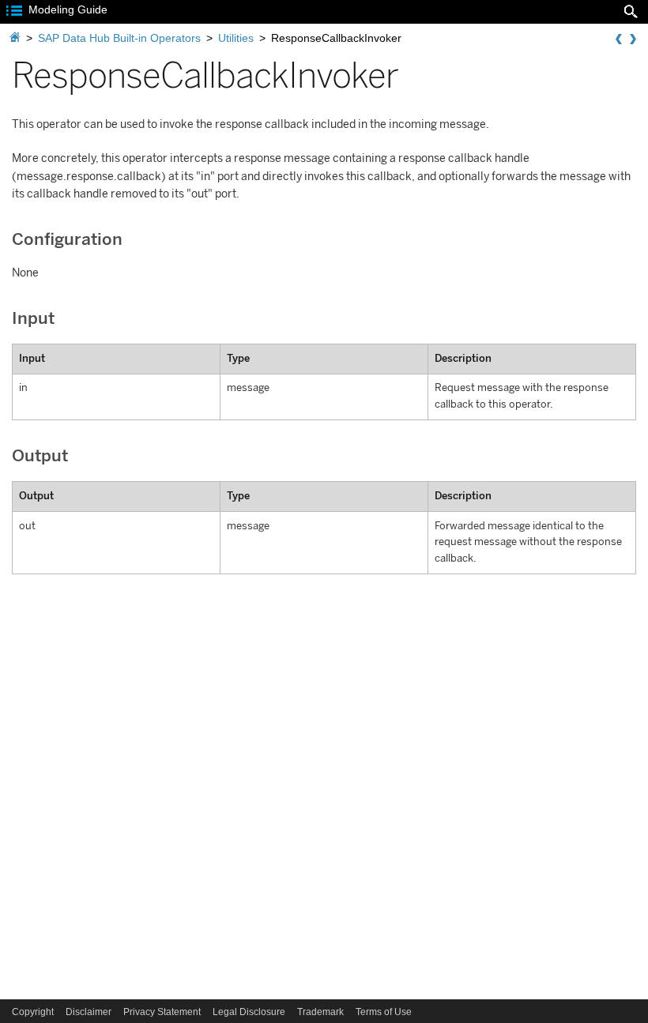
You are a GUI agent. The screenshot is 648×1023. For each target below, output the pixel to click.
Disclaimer (88, 1011)
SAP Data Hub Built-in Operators (119, 38)
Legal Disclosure (249, 1011)
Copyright (33, 1011)
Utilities (236, 38)
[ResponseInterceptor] (633, 39)
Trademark (320, 1011)
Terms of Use (384, 1011)
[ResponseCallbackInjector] (619, 39)
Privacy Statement (162, 1011)
